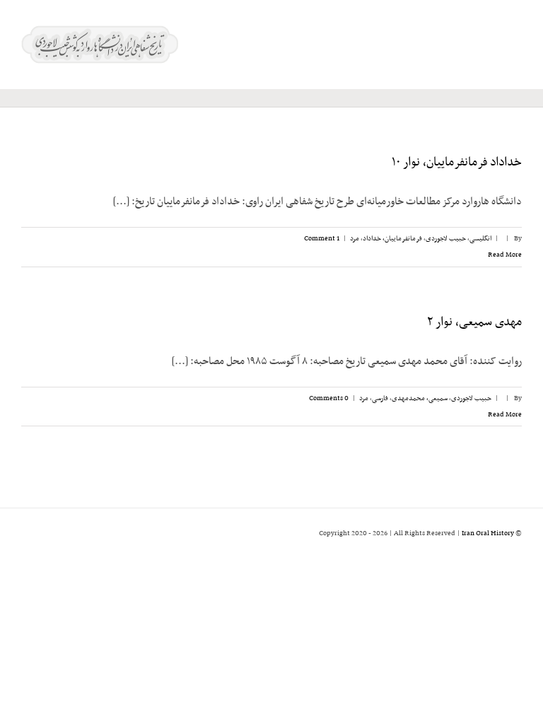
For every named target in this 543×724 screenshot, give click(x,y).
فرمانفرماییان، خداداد (392, 239)
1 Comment (321, 239)
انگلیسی (480, 239)
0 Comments (329, 398)
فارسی (380, 398)
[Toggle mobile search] (490, 42)
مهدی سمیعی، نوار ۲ (474, 322)
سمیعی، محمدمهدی (420, 398)
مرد (354, 239)
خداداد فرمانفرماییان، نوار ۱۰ (457, 162)
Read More (504, 255)
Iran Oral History (488, 533)
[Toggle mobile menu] (516, 42)
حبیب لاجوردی (446, 239)
